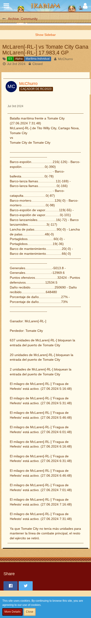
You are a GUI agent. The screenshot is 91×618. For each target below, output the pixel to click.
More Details (12, 611)
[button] (6, 6)
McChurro (65, 59)
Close (29, 611)
